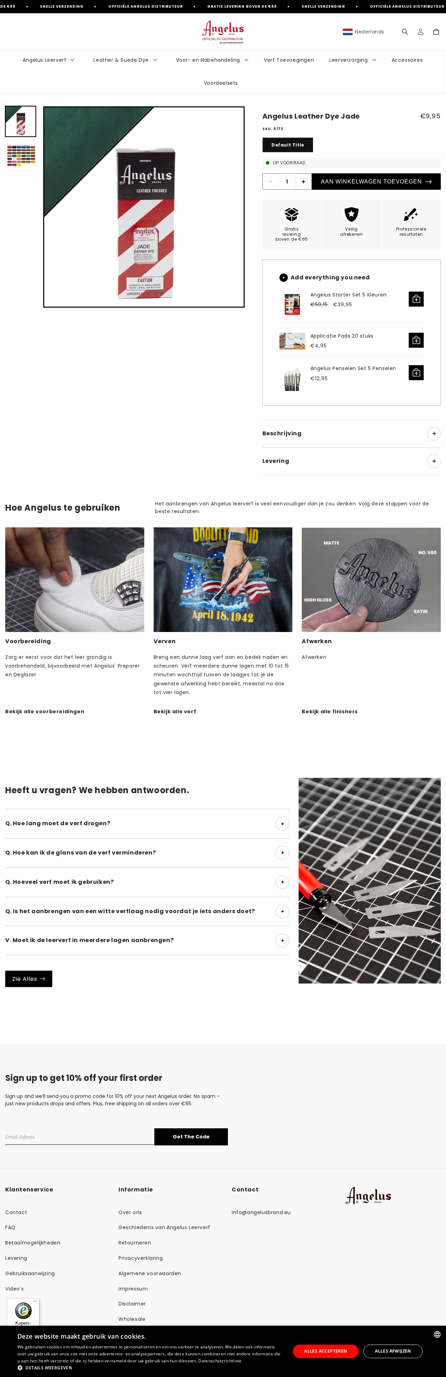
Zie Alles (24, 979)
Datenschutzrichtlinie (219, 1361)
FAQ (10, 1227)
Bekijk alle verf (175, 711)
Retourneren (134, 1242)
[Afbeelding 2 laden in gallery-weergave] (20, 155)
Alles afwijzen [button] (393, 1351)
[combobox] (437, 1334)
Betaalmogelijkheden (32, 1242)
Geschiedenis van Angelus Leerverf (164, 1227)
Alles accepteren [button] (325, 1351)
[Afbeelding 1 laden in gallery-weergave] (20, 121)
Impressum (133, 1288)
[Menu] (35, 1303)
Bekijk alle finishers (330, 711)
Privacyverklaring (140, 1258)
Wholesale (131, 1319)
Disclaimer (132, 1303)
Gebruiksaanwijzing (30, 1273)
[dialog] (223, 1351)
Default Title (287, 145)
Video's (14, 1288)
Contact (16, 1212)
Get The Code (191, 1136)
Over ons (130, 1212)
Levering (16, 1258)
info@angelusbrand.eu (261, 1212)
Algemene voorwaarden (149, 1273)
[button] (405, 31)
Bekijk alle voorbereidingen (44, 711)
